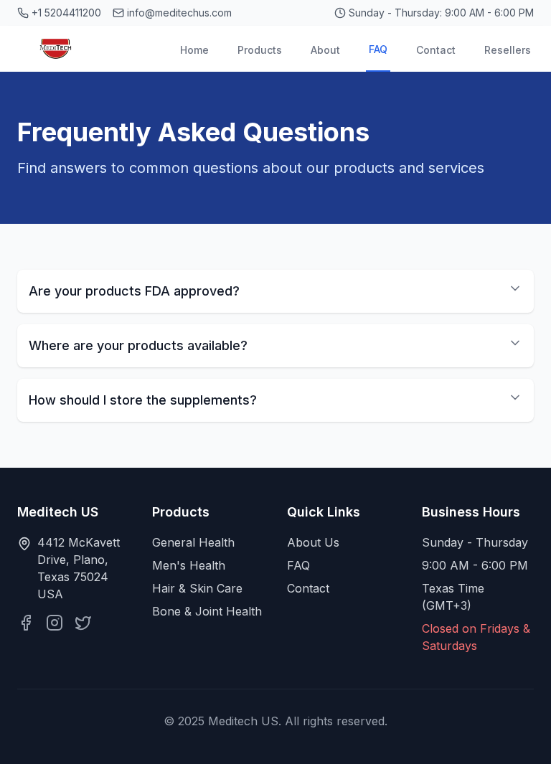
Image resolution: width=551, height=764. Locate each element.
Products (259, 50)
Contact (436, 50)
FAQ (378, 49)
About (325, 50)
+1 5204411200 (66, 12)
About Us (313, 542)
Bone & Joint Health (207, 611)
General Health (193, 542)
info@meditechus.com (179, 12)
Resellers (507, 50)
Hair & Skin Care (197, 588)
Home (194, 50)
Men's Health (188, 565)
